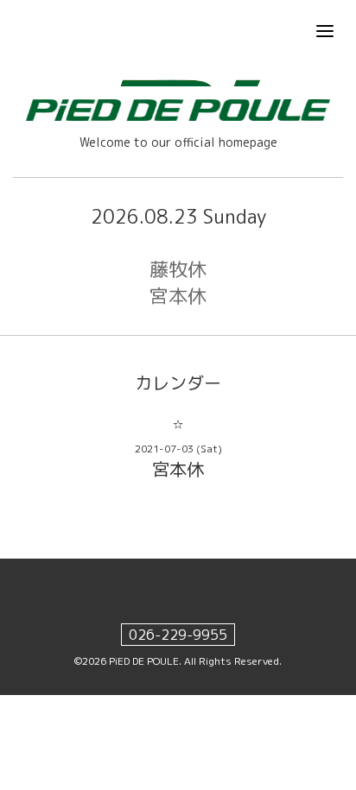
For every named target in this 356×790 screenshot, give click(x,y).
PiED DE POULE (144, 661)
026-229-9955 (178, 634)
